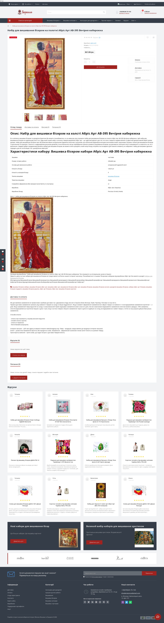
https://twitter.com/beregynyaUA (88, 602)
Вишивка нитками (69, 20)
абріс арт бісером (45, 289)
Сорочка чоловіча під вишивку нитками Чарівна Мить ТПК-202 (139, 461)
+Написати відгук (18, 355)
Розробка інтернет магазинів (15, 617)
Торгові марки (106, 20)
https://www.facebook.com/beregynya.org (84, 602)
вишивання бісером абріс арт (70, 287)
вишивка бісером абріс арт (38, 287)
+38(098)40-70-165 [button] (128, 590)
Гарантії (137, 78)
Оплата (37, 4)
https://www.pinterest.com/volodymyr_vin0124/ (96, 602)
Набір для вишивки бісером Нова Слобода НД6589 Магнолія (25, 421)
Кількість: (87, 59)
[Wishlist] (148, 37)
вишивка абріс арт (54, 287)
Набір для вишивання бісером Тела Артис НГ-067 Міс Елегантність (63, 421)
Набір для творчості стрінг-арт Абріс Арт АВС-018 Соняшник (101, 505)
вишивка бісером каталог (101, 287)
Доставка (45, 4)
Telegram (126, 602)
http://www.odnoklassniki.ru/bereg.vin (107, 602)
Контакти (10, 598)
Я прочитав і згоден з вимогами (99, 577)
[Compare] (154, 37)
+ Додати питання (18, 378)
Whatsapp (130, 602)
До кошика (100, 67)
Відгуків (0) (45, 127)
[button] (3, 268)
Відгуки (126, 20)
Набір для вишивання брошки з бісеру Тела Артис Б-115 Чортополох (101, 421)
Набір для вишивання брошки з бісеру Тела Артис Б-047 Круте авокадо (101, 461)
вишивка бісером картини (67, 289)
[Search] (104, 12)
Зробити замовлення (151, 13)
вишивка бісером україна (31, 289)
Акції (9, 609)
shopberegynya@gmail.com (130, 593)
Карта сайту (11, 601)
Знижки (118, 20)
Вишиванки (49, 595)
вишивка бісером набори (20, 287)
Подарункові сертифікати (15, 606)
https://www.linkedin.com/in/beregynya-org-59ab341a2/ (92, 602)
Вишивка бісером (53, 20)
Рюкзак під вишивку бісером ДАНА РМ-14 (25, 460)
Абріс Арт (93, 43)
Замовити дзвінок (124, 13)
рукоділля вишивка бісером (119, 287)
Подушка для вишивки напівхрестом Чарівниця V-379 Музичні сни (63, 461)
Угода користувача (97, 577)
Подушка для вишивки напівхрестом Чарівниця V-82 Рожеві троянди (138, 421)
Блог (133, 20)
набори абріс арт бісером (137, 287)
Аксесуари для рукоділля (88, 20)
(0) (99, 37)
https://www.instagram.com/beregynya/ (100, 602)
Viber (122, 602)
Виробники (11, 604)
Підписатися (149, 573)
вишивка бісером (113, 176)
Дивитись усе (18, 541)
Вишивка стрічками (51, 604)
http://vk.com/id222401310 (103, 602)
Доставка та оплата (32, 127)
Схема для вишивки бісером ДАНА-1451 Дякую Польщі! (25, 505)
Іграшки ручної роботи (52, 593)
